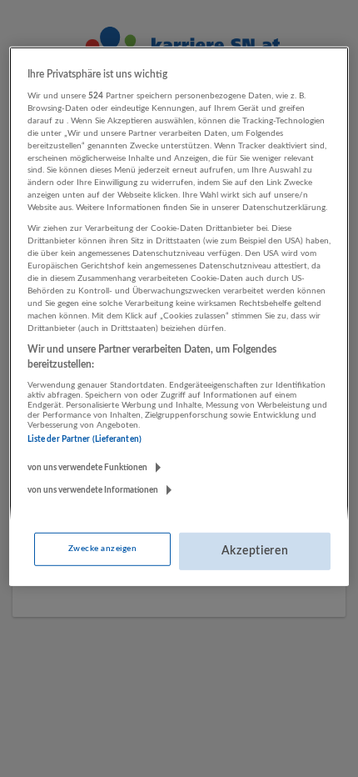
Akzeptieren (255, 551)
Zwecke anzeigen (102, 548)
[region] (179, 317)
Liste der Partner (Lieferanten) (84, 439)
